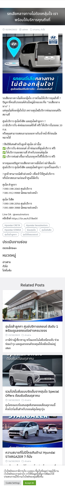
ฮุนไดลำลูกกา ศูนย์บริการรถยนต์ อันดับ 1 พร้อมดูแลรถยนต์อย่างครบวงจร (31, 328)
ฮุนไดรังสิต (46, 229)
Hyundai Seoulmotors (37, 225)
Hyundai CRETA (12, 225)
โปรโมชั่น (7, 270)
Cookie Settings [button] (13, 482)
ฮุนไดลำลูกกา (11, 234)
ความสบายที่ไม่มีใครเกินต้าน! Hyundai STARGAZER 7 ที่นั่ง (30, 454)
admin (25, 29)
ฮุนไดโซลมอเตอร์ (30, 234)
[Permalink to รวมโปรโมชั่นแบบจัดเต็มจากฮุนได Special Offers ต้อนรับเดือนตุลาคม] (32, 370)
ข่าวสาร (36, 29)
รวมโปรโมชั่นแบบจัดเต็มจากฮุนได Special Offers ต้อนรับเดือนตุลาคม (32, 393)
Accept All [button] (29, 482)
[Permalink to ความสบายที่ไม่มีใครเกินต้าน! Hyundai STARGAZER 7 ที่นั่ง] (32, 431)
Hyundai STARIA (13, 229)
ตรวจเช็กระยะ (10, 248)
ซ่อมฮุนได (31, 229)
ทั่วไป (43, 29)
